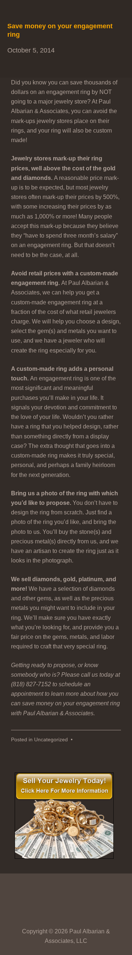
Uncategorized (51, 739)
